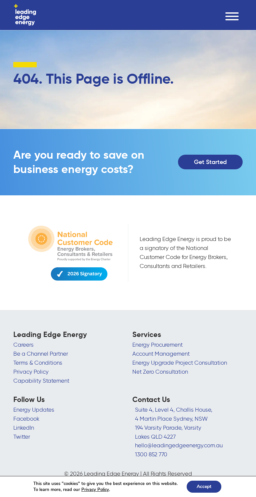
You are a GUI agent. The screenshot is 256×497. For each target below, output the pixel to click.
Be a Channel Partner (40, 353)
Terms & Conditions (37, 362)
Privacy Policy (31, 371)
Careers (23, 344)
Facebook (26, 418)
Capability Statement (41, 380)
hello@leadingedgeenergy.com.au (179, 445)
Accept (204, 486)
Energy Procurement (157, 344)
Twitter (21, 436)
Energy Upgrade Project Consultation (179, 362)
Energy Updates (33, 409)
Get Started (210, 162)
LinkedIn (23, 427)
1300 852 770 (151, 454)
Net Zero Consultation (160, 371)
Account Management (161, 353)
